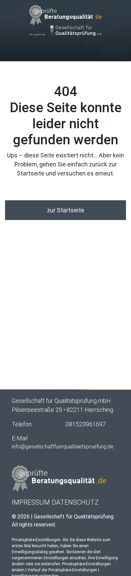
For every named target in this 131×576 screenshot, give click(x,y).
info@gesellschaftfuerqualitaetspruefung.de (63, 446)
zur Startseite (65, 210)
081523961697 (86, 424)
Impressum (31, 502)
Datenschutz (75, 502)
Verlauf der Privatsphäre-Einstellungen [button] (62, 570)
